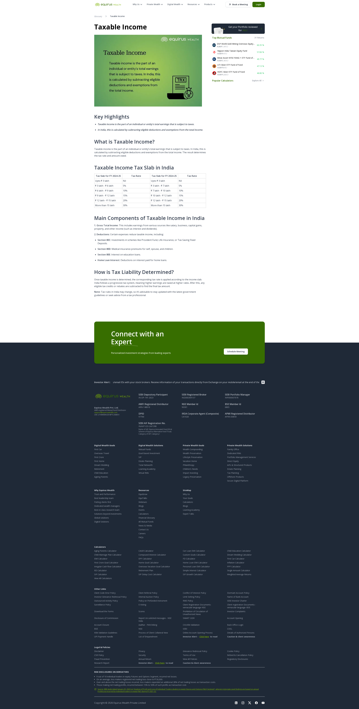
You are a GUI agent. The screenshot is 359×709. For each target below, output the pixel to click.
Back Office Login (235, 624)
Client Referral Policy (148, 593)
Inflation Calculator (235, 562)
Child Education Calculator (239, 550)
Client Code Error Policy (105, 593)
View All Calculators (103, 578)
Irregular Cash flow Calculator (107, 566)
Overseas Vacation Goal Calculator (154, 566)
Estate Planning (146, 461)
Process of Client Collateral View (153, 632)
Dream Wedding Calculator (239, 554)
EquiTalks (143, 498)
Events (142, 510)
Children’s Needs (190, 469)
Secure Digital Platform (237, 480)
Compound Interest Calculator (152, 554)
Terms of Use (189, 655)
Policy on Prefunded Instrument (153, 600)
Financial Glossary (147, 517)
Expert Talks (188, 513)
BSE (96, 628)
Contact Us (144, 529)
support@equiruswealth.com (105, 412)
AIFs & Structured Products (239, 465)
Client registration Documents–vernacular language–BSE (241, 606)
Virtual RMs (144, 473)
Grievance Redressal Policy (195, 651)
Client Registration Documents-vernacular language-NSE (197, 606)
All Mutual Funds (146, 521)
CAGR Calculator (146, 550)
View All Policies (190, 659)
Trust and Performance (104, 494)
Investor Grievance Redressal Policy (110, 596)
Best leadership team (104, 498)
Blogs (141, 506)
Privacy (142, 651)
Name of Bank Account (237, 596)
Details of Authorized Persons (240, 632)
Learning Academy (147, 469)
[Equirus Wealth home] (108, 4)
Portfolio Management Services (241, 457)
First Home (99, 461)
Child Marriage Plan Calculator (107, 554)
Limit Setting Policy (191, 596)
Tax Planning (233, 473)
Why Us (186, 494)
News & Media (145, 525)
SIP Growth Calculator (193, 574)
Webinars (143, 502)
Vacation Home (190, 461)
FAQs (141, 537)
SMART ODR (189, 618)
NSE (140, 628)
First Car (98, 449)
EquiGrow (143, 494)
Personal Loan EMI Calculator (196, 566)
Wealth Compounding (192, 449)
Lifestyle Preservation (192, 457)
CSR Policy (99, 655)
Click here (204, 636)
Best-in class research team (106, 510)
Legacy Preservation (192, 476)
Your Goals (188, 498)
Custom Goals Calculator (194, 554)
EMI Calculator (100, 558)
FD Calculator (189, 558)
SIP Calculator (100, 574)
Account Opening (235, 618)
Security (142, 655)
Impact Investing (190, 473)
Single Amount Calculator (238, 570)
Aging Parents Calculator (105, 550)
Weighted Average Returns (239, 574)
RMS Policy (188, 600)
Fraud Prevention (102, 659)
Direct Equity (233, 461)
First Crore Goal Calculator (106, 562)
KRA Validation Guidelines (105, 632)
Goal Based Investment (149, 453)
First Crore (99, 457)
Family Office (233, 449)
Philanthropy (188, 465)
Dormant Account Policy (238, 593)
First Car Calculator (235, 558)
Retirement (99, 469)
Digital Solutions (101, 521)
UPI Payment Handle (103, 636)
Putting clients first (102, 502)
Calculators (144, 513)
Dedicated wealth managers (107, 506)
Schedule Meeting (236, 351)
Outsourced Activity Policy (106, 600)
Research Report (101, 663)
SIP (140, 457)
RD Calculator (100, 570)
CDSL (229, 628)
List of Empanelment (148, 636)
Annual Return (145, 659)
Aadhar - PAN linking (148, 624)
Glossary (98, 16)
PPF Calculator (234, 566)
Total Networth (146, 465)
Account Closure (101, 624)
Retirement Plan (146, 570)
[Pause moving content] (263, 382)
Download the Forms (104, 611)
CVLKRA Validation (191, 624)
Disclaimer (99, 651)
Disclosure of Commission (106, 618)
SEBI (185, 628)
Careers (142, 533)
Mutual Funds (145, 449)
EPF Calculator (145, 558)
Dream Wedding (101, 465)
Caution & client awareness (241, 636)
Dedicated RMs (234, 453)
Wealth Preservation (192, 453)
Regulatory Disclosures (237, 659)
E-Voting (142, 604)
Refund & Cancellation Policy (240, 655)
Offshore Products (235, 476)
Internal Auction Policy (149, 596)
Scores (142, 611)
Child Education (101, 473)
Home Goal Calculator (149, 562)
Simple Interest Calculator (194, 570)
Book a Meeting (240, 4)
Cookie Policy (233, 651)
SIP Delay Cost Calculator (150, 574)
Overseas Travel (101, 453)
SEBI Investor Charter (237, 600)
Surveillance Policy (102, 604)
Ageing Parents (101, 476)
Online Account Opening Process (198, 632)
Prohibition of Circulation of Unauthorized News (195, 613)
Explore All (256, 80)
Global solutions (101, 517)
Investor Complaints (236, 611)
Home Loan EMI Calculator (195, 562)
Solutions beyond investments (108, 513)
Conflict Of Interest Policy (194, 593)
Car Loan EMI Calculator (194, 550)
